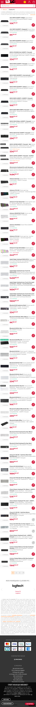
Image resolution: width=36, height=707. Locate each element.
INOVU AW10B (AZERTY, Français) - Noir (20, 144)
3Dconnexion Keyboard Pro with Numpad (21, 167)
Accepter (29, 704)
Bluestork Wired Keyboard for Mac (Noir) (21, 443)
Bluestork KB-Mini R (15, 397)
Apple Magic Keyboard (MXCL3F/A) (19, 259)
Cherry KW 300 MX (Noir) (16, 466)
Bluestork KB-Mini (15, 351)
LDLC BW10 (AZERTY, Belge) (17, 17)
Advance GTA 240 (14, 236)
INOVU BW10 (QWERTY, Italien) (18, 86)
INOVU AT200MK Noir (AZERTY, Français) (21, 52)
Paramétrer (7, 703)
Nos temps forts (18, 678)
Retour (5, 9)
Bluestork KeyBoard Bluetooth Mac (19, 408)
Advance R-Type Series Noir (17, 201)
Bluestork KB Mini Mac (16, 328)
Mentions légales (19, 670)
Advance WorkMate (15, 224)
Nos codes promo (18, 679)
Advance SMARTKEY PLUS (17, 213)
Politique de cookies (18, 672)
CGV (13, 670)
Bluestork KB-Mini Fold (16, 362)
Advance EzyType (14, 178)
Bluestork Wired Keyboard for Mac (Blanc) (21, 431)
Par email (19, 659)
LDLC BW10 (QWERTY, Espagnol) (18, 29)
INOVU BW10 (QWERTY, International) (20, 75)
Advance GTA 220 (14, 190)
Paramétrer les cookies (18, 681)
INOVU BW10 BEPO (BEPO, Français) (19, 109)
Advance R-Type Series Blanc (17, 247)
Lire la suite (32, 14)
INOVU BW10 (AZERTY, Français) (18, 63)
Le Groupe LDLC (13, 674)
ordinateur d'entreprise (17, 615)
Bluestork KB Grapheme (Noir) (18, 305)
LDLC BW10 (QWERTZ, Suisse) (18, 40)
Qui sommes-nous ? (18, 668)
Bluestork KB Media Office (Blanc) (19, 316)
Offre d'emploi (23, 674)
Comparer (5, 25)
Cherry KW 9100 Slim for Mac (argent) (20, 523)
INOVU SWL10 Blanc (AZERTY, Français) (20, 121)
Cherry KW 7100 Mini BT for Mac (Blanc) (20, 477)
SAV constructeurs (18, 676)
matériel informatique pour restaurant (11, 621)
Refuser (6, 699)
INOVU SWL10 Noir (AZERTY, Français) (20, 132)
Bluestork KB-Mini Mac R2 (17, 385)
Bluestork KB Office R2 (16, 339)
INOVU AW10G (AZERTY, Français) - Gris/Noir (22, 155)
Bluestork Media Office (16, 420)
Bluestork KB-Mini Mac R (16, 374)
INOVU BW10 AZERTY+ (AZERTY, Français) (21, 98)
